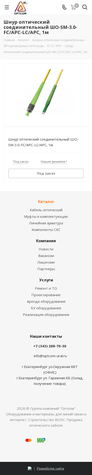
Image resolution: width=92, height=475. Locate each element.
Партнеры (46, 268)
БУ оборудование (46, 308)
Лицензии (46, 262)
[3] (46, 92)
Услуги (46, 280)
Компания (46, 240)
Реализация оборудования (46, 314)
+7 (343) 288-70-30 (49, 346)
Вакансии (46, 255)
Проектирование (46, 294)
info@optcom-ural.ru (50, 355)
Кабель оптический (46, 209)
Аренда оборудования (46, 301)
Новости (46, 249)
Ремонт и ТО (46, 288)
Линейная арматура (46, 223)
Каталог (46, 201)
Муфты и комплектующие (46, 216)
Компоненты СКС (46, 229)
